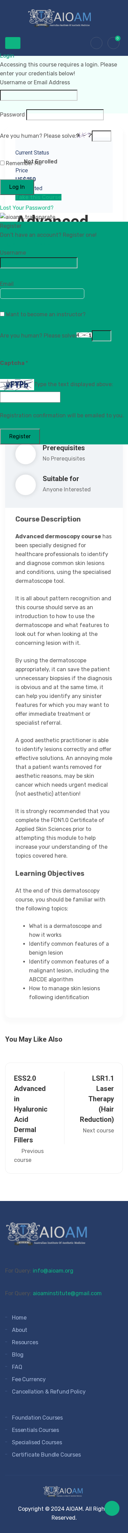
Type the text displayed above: (73, 384)
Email (7, 284)
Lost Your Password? (27, 208)
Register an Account (29, 244)
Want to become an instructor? (45, 314)
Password (12, 114)
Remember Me (23, 163)
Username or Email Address (35, 82)
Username (13, 252)
